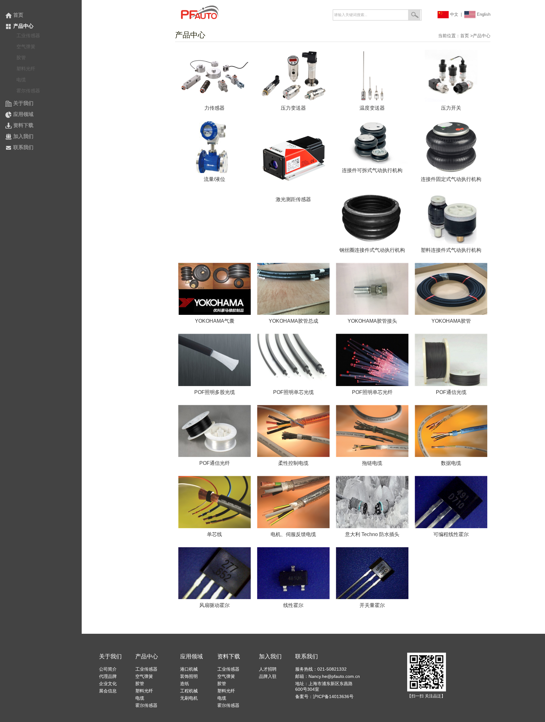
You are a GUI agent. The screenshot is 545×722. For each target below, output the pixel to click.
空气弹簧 (25, 46)
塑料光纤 (25, 68)
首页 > (466, 35)
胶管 (21, 57)
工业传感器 (28, 35)
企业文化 (108, 683)
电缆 (21, 79)
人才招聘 (268, 669)
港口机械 (189, 669)
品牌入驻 (268, 676)
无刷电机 (189, 698)
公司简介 (108, 669)
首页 (17, 15)
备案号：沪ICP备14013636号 (324, 696)
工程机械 (189, 690)
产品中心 (22, 26)
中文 (453, 14)
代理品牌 (108, 676)
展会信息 (108, 690)
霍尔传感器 (28, 90)
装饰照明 (189, 676)
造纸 (184, 683)
